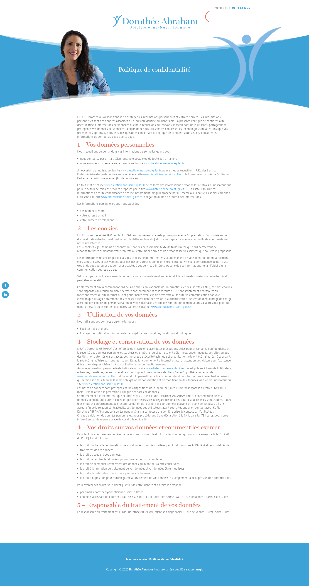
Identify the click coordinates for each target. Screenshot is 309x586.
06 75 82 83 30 (241, 7)
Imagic (199, 569)
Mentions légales (136, 559)
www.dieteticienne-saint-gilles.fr (164, 163)
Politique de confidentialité (166, 559)
